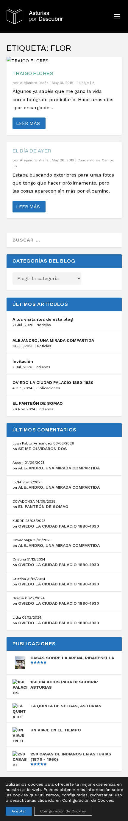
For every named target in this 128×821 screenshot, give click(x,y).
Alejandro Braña (34, 83)
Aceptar (19, 811)
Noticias (44, 325)
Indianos (42, 367)
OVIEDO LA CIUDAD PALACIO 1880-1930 (53, 382)
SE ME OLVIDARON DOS (42, 448)
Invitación (23, 361)
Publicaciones (47, 388)
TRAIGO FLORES (33, 73)
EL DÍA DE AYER (32, 150)
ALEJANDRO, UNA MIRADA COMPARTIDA (53, 340)
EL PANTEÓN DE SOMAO (38, 403)
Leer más (28, 123)
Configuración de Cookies (63, 811)
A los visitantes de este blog (43, 319)
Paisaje (83, 83)
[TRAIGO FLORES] (64, 61)
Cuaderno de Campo (95, 160)
